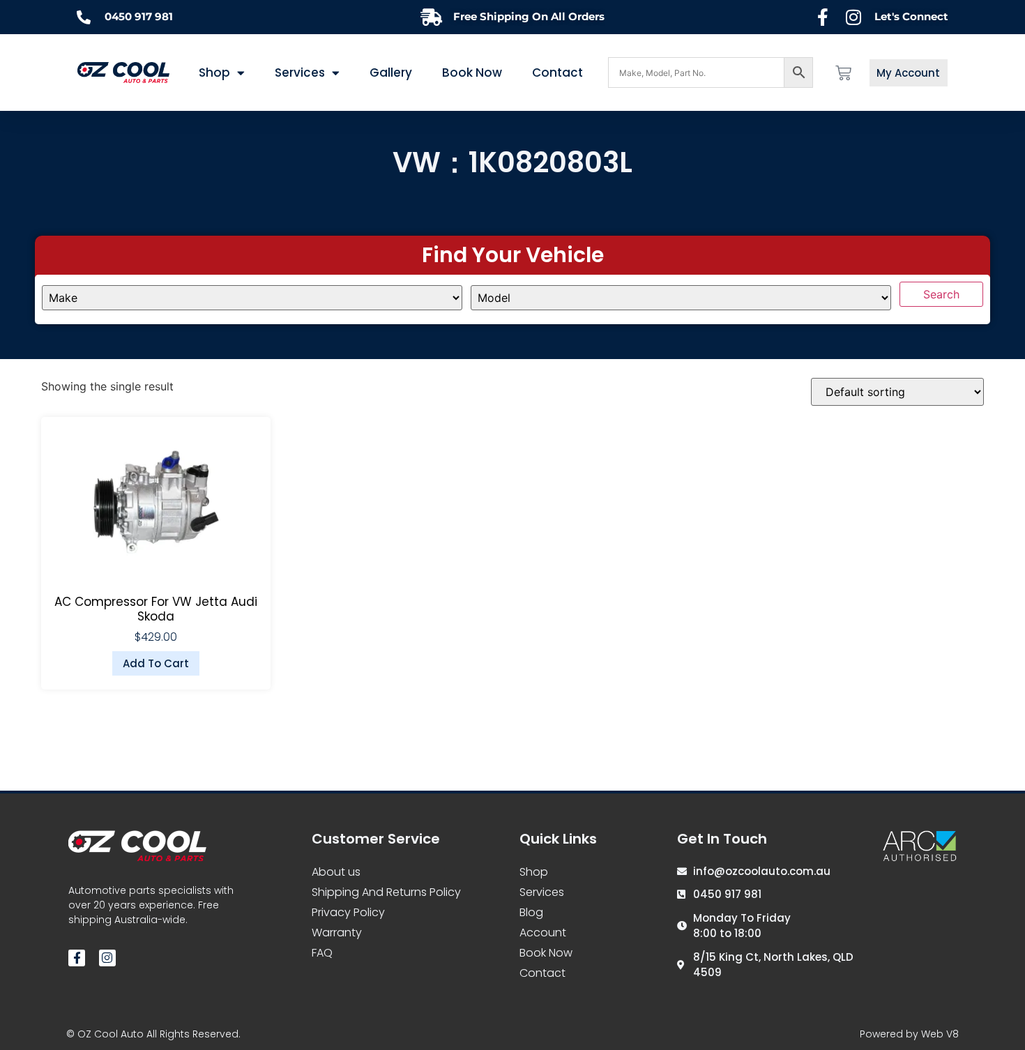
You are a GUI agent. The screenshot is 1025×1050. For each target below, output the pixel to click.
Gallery (391, 72)
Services (300, 72)
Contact (557, 72)
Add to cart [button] (156, 663)
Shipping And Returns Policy (386, 892)
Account (542, 933)
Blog (531, 912)
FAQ (322, 953)
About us (336, 872)
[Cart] (843, 73)
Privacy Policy (348, 912)
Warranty (337, 933)
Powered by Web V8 (909, 1034)
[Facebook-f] (76, 958)
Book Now (472, 72)
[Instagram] (107, 958)
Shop (533, 872)
